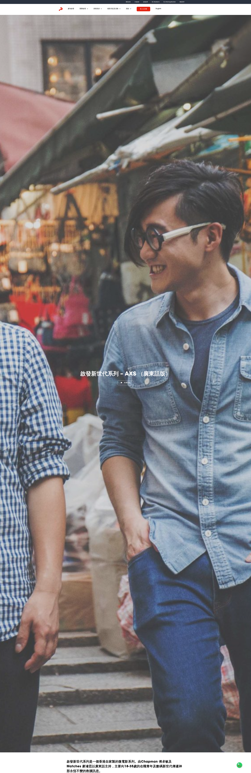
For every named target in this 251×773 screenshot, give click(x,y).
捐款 (127, 8)
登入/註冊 (143, 9)
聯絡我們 (182, 1)
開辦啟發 (83, 8)
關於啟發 (128, 1)
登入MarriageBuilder (169, 1)
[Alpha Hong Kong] (61, 9)
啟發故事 (145, 1)
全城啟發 (137, 1)
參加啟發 (71, 8)
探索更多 (97, 8)
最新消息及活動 (112, 8)
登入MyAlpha (156, 1)
